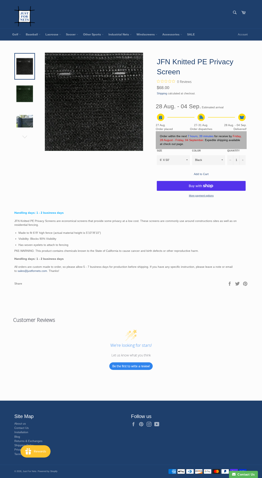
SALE (191, 34)
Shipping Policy (24, 445)
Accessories (171, 34)
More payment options (201, 195)
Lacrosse (52, 34)
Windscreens (146, 34)
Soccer (71, 34)
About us (20, 423)
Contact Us (21, 427)
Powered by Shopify (48, 471)
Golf (15, 34)
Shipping (162, 93)
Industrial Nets (119, 34)
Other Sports (92, 34)
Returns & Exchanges (28, 441)
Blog (17, 436)
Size (159, 150)
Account (243, 34)
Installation (21, 432)
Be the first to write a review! (131, 366)
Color (196, 150)
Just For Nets (29, 471)
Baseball (32, 34)
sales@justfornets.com (32, 270)
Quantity (233, 150)
